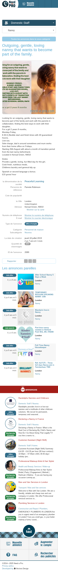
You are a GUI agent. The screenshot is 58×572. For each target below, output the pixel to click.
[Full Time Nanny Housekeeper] (26, 352)
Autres (35, 445)
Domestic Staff (24, 404)
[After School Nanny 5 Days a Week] (26, 281)
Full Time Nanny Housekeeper (42, 346)
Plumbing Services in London (31, 503)
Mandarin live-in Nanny (42, 311)
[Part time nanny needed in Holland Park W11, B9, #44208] (26, 334)
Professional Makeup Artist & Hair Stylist (36, 461)
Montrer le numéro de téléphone (39, 215)
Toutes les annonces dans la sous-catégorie (30, 39)
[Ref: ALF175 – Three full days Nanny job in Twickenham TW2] (26, 369)
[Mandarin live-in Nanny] (26, 317)
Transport (22, 488)
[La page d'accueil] (8, 4)
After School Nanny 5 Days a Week (44, 276)
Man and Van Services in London (33, 482)
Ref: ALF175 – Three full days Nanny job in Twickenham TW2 (44, 365)
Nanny (37, 284)
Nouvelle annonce (14, 543)
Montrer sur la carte (35, 210)
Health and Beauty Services (29, 466)
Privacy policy (8, 566)
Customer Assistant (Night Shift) (32, 440)
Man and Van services (37, 488)
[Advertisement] (29, 13)
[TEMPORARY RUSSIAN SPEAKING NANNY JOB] (26, 299)
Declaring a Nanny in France (31, 419)
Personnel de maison (34, 230)
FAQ (14, 555)
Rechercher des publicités (43, 555)
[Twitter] (30, 261)
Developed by (7, 568)
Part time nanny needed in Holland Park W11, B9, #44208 (44, 330)
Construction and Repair (28, 509)
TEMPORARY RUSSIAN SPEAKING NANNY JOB (44, 294)
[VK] (34, 261)
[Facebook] (26, 261)
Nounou (28, 232)
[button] (29, 531)
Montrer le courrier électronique (39, 218)
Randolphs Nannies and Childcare (33, 398)
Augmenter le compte (43, 543)
